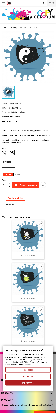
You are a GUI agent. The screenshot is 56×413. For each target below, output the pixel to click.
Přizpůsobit (28, 370)
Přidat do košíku (26, 185)
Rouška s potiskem (28, 256)
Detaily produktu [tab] (15, 198)
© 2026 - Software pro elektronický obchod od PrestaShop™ (27, 405)
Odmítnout (28, 376)
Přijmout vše (28, 383)
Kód (8, 205)
